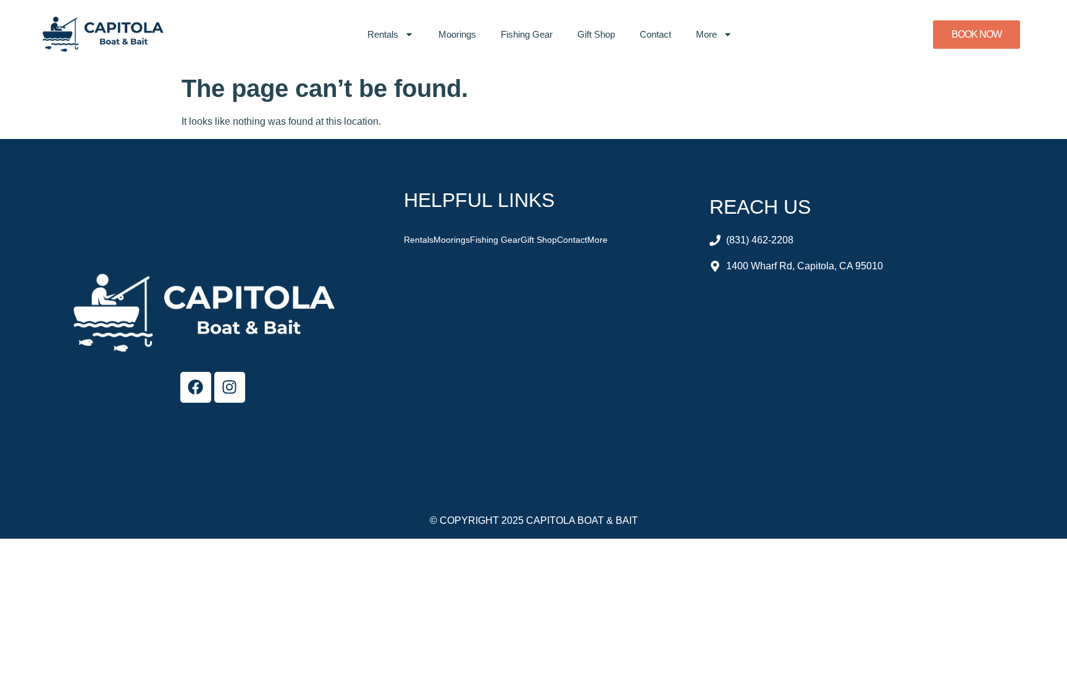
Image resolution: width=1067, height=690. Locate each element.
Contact (655, 34)
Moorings (457, 34)
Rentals (382, 34)
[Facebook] (195, 387)
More (706, 34)
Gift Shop (596, 34)
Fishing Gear (527, 34)
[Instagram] (229, 387)
